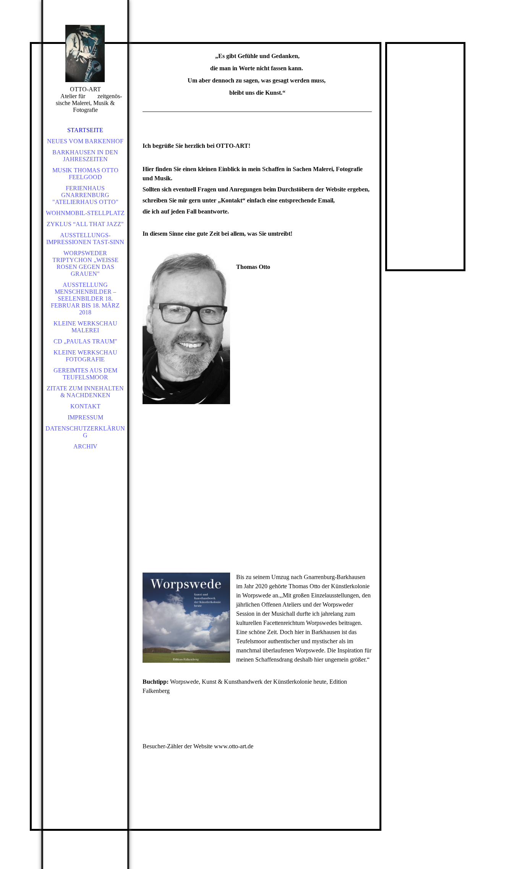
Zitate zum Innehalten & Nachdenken (85, 391)
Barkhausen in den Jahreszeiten (85, 155)
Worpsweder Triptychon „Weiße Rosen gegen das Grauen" (85, 263)
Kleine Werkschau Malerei (85, 326)
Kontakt (85, 406)
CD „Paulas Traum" (85, 341)
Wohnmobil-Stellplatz (85, 213)
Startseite (85, 130)
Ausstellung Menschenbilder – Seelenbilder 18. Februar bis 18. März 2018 (85, 299)
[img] (85, 53)
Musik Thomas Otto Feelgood (85, 173)
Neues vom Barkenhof (85, 141)
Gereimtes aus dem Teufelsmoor (85, 373)
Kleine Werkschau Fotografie (85, 355)
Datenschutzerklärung (85, 432)
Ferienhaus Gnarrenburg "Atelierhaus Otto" (85, 195)
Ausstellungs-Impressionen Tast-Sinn (85, 238)
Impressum (85, 417)
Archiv (85, 446)
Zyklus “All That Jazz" (85, 224)
